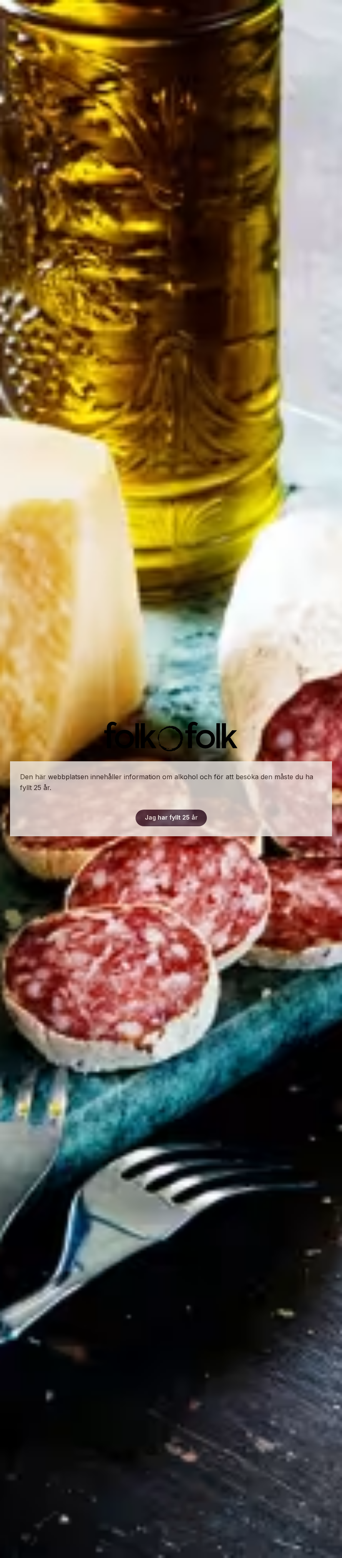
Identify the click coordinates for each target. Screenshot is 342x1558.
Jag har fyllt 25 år (171, 817)
